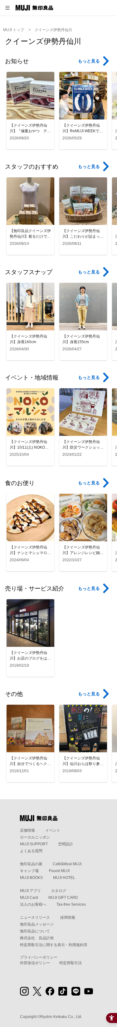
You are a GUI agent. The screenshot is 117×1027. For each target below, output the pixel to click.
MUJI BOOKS (31, 877)
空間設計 (65, 844)
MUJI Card (29, 897)
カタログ (58, 891)
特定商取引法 (70, 963)
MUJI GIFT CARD (63, 897)
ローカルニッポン (35, 837)
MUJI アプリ (30, 891)
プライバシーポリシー (38, 957)
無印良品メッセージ (37, 924)
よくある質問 (31, 851)
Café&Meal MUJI (67, 864)
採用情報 (67, 917)
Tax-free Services (71, 904)
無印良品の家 (31, 864)
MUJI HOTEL (64, 877)
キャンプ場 (29, 871)
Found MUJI (59, 871)
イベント (52, 830)
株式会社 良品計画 (37, 938)
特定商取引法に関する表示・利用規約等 (53, 945)
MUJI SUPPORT (34, 844)
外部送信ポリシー (35, 963)
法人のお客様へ (33, 904)
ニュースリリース (35, 917)
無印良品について (35, 931)
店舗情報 (27, 830)
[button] (7, 7)
